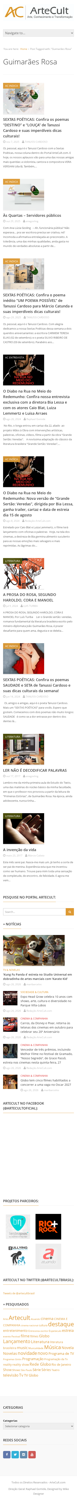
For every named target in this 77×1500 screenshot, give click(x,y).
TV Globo (31, 1375)
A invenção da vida (19, 849)
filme (25, 1335)
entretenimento (15, 1330)
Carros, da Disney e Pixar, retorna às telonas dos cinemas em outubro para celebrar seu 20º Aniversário (47, 1027)
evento (7, 1336)
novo (43, 1353)
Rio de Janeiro (61, 1364)
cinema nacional (29, 1325)
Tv (21, 1375)
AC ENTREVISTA (14, 357)
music (22, 1347)
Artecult (19, 1318)
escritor (44, 1330)
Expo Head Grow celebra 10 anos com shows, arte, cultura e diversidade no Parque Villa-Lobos (46, 1001)
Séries (46, 1370)
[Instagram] (23, 1454)
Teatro (56, 1370)
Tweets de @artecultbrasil (18, 1293)
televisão (10, 1375)
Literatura (40, 1341)
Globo (44, 1335)
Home (23, 49)
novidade (27, 1353)
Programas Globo (12, 1359)
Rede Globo (40, 1364)
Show (7, 1370)
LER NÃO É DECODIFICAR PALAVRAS (35, 770)
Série (37, 1369)
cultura (43, 1325)
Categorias (10, 1420)
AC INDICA (11, 86)
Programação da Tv (56, 1359)
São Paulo (26, 1370)
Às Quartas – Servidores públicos (32, 215)
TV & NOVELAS (11, 970)
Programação (33, 1358)
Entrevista (34, 1331)
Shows (16, 1370)
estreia (68, 1330)
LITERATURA (12, 561)
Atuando (35, 1319)
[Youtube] (32, 1454)
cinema (47, 1318)
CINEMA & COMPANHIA (34, 1018)
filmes (34, 1336)
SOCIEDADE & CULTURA (34, 992)
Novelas (10, 1353)
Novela (68, 1347)
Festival (15, 1336)
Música (52, 1347)
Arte (5, 1319)
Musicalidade (36, 1348)
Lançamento (16, 1341)
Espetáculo (55, 1330)
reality (7, 1364)
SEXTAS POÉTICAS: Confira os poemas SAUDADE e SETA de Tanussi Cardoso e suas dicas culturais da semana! (36, 685)
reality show (20, 1364)
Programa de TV (61, 1353)
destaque (61, 1324)
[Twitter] (15, 1454)
